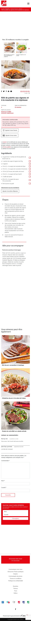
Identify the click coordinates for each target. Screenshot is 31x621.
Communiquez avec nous (15, 569)
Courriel (3, 487)
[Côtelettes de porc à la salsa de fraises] (15, 382)
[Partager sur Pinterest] (6, 91)
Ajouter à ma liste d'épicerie (10, 191)
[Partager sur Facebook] (1, 91)
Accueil (3, 8)
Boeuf (20, 8)
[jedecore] (23, 602)
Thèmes (15, 588)
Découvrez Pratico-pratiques (16, 571)
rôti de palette (7, 147)
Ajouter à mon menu (11, 135)
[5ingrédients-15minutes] (8, 602)
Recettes (7, 8)
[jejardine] (28, 602)
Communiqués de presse (15, 576)
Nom (3, 480)
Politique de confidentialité (15, 581)
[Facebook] (15, 609)
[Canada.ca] (24, 615)
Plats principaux (14, 8)
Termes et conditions (15, 578)
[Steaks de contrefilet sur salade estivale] (15, 415)
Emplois (15, 574)
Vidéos (15, 593)
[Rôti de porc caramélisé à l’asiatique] (15, 349)
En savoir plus (15, 559)
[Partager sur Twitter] (4, 91)
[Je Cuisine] (3, 3)
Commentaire (5, 460)
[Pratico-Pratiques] (2, 602)
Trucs (15, 591)
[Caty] (14, 602)
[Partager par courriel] (11, 91)
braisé (4, 142)
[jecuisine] (19, 602)
